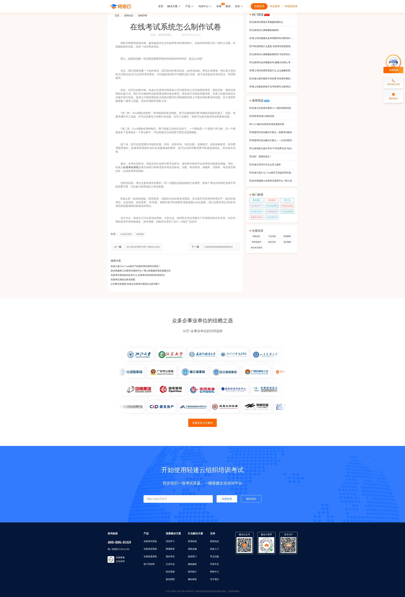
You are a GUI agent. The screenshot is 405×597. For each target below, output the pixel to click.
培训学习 (170, 541)
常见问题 (214, 556)
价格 (218, 6)
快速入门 (214, 549)
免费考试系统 (256, 217)
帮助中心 (214, 572)
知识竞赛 (170, 572)
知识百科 (272, 242)
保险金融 (192, 549)
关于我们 (214, 579)
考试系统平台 (256, 206)
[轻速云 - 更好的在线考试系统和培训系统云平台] (121, 6)
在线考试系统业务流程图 (123, 279)
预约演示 (251, 499)
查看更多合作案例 (202, 423)
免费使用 (259, 6)
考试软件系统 (287, 206)
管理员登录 (291, 6)
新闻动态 (128, 15)
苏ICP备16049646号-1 (186, 591)
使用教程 (287, 236)
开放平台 (214, 564)
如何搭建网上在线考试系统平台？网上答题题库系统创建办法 (141, 271)
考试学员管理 (256, 248)
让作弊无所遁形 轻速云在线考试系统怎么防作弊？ (135, 284)
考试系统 (256, 200)
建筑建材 (192, 564)
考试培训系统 (272, 206)
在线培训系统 (150, 549)
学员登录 (275, 6)
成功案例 (287, 242)
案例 (228, 6)
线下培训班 (149, 564)
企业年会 (170, 564)
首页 (160, 6)
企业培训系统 (287, 211)
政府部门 (192, 556)
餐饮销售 (192, 579)
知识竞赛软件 (272, 217)
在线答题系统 (272, 211)
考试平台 (287, 200)
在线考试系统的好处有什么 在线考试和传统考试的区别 (138, 275)
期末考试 (170, 556)
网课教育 (170, 549)
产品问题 (272, 236)
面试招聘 (170, 579)
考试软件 (272, 200)
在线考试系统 (164, 35)
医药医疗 (192, 572)
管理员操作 (256, 242)
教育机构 (192, 541)
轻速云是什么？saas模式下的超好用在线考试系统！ (136, 266)
